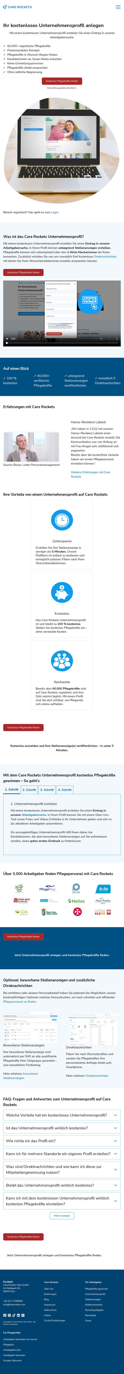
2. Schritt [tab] (29, 790)
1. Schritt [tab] (11, 789)
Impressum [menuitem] (49, 1304)
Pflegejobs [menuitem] (8, 1344)
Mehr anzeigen (62, 1215)
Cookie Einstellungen (54, 1320)
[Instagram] (9, 1315)
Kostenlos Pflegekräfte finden (62, 81)
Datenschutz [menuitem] (50, 1309)
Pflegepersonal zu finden (19, 1002)
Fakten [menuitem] (47, 1315)
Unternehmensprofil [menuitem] (95, 1294)
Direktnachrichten (97, 1076)
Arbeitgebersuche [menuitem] (12, 1349)
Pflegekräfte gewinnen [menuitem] (96, 1288)
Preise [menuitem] (88, 1320)
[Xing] (23, 1315)
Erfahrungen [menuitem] (50, 1294)
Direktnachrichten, (105, 256)
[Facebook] (5, 1315)
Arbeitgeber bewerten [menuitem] (14, 1355)
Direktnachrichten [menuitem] (94, 1304)
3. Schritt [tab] (47, 790)
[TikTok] (14, 1315)
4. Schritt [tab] (65, 790)
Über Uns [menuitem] (49, 1288)
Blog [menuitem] (46, 1299)
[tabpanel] (62, 824)
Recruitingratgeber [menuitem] (94, 1309)
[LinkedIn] (18, 1315)
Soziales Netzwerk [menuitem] (12, 1360)
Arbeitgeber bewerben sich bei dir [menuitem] (20, 1339)
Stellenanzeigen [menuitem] (93, 1299)
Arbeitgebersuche (34, 815)
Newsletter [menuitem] (90, 1315)
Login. (55, 212)
